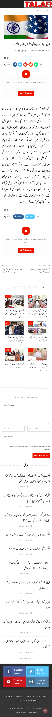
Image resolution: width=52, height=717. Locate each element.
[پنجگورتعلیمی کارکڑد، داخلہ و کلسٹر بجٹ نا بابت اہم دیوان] (14, 354)
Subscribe (27, 93)
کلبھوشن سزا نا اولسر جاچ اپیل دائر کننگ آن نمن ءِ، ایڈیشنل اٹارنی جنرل (39, 271)
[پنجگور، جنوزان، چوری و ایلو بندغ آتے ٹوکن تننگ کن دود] (37, 328)
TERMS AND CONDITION (26, 700)
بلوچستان (8, 296)
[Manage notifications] (45, 710)
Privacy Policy (41, 696)
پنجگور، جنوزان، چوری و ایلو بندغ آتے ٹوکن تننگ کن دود (28, 534)
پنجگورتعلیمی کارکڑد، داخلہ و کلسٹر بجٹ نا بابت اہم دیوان (29, 548)
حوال (30, 296)
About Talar (10, 696)
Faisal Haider (33, 712)
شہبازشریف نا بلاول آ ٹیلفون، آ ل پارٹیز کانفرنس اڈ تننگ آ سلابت (12, 271)
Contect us (20, 696)
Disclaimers (30, 696)
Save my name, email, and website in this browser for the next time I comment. (29, 448)
